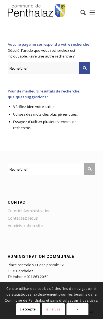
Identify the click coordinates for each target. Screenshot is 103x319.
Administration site (25, 225)
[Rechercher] (80, 12)
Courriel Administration (29, 210)
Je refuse (53, 309)
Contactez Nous (23, 218)
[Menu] (92, 12)
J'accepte (28, 309)
